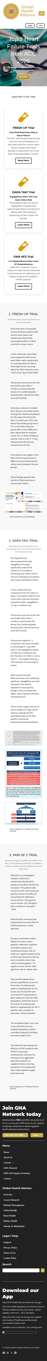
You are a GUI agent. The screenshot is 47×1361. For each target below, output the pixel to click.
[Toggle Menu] (41, 13)
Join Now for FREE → (15, 1135)
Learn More (23, 225)
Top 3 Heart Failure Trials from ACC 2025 (23, 50)
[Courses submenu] (13, 1162)
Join (40, 25)
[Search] (43, 1270)
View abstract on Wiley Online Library (23, 830)
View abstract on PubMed (21, 517)
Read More (23, 77)
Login (30, 25)
